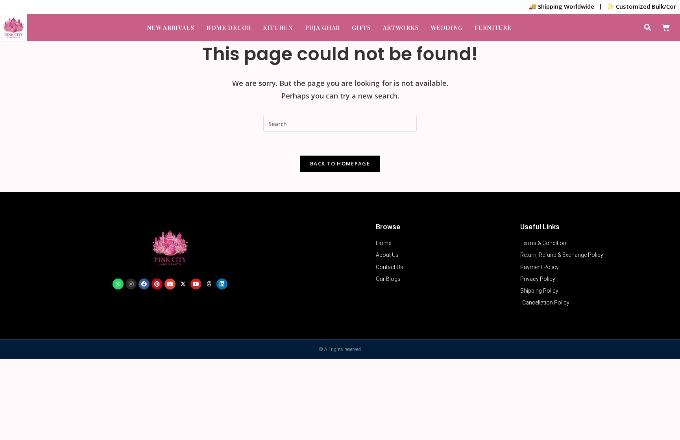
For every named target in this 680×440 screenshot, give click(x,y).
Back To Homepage (340, 163)
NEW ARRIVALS (170, 28)
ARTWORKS (401, 28)
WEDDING (447, 28)
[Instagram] (131, 284)
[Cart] (665, 27)
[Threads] (208, 284)
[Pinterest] (157, 284)
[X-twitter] (182, 284)
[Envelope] (170, 284)
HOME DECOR (228, 28)
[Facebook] (144, 284)
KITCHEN (278, 28)
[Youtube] (195, 284)
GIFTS (361, 28)
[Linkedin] (221, 284)
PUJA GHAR (322, 28)
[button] (647, 27)
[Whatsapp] (118, 284)
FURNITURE (493, 28)
